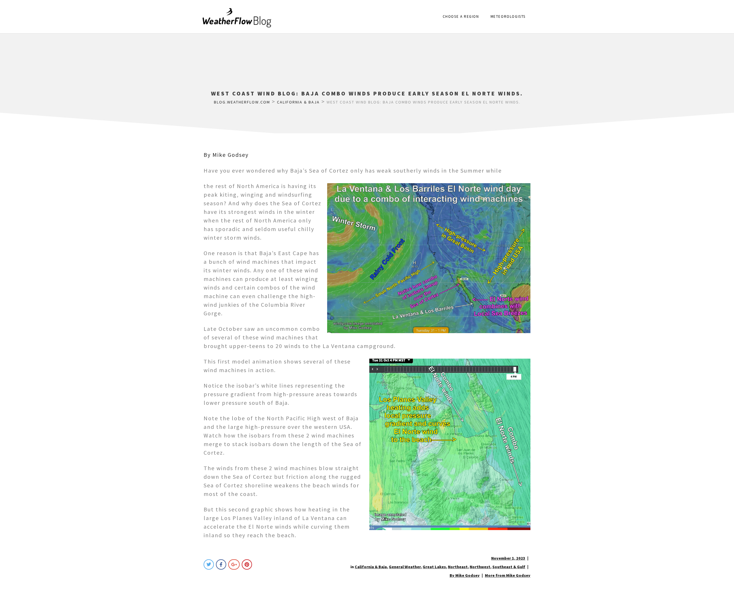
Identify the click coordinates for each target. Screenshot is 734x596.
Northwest (480, 566)
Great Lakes (434, 566)
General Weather (405, 566)
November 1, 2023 (508, 558)
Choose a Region (461, 16)
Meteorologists (508, 16)
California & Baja (371, 566)
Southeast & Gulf (508, 566)
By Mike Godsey (226, 154)
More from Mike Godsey (507, 575)
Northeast (458, 566)
